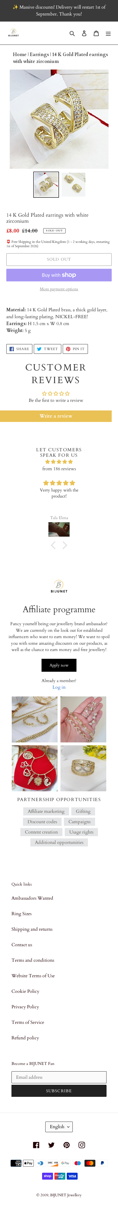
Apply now (59, 665)
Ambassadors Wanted (32, 898)
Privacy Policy (25, 1007)
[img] (59, 461)
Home (20, 54)
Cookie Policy (25, 991)
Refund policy (25, 1038)
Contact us (21, 945)
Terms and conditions (32, 960)
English (57, 1127)
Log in (59, 687)
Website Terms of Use (33, 976)
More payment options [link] (59, 289)
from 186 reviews (59, 469)
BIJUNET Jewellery (66, 1195)
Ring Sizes (21, 914)
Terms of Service (27, 1022)
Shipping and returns (31, 929)
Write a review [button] (56, 416)
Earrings (40, 54)
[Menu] (108, 33)
